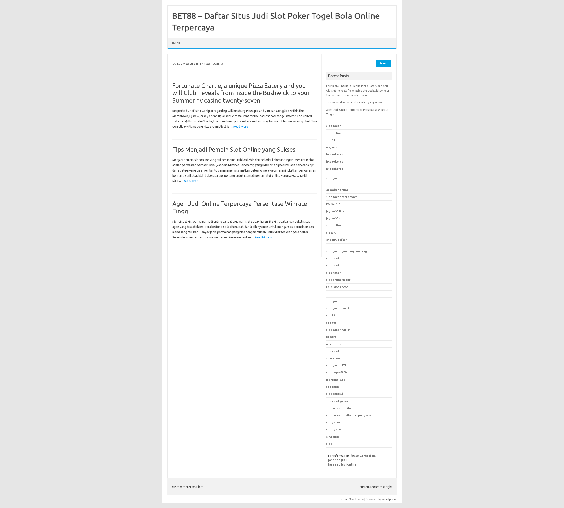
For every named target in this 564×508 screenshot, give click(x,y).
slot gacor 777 (336, 365)
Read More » (241, 126)
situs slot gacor (337, 401)
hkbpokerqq (334, 154)
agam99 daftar (336, 239)
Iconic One (347, 499)
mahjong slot (335, 379)
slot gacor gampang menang (346, 251)
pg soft (331, 336)
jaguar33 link (335, 211)
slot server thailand (340, 408)
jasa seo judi (337, 460)
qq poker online (337, 189)
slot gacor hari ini (338, 308)
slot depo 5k (335, 393)
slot (329, 294)
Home (176, 42)
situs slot (333, 258)
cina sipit (332, 436)
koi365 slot (334, 203)
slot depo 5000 (336, 372)
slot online (333, 133)
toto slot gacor (337, 286)
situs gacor (334, 429)
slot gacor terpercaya (341, 196)
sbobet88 (332, 386)
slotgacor (333, 422)
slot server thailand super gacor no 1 (352, 415)
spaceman (333, 358)
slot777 (331, 232)
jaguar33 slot (335, 218)
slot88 (330, 140)
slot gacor (333, 125)
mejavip (331, 147)
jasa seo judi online (342, 464)
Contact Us (368, 456)
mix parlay (333, 343)
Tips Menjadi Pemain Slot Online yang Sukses (233, 149)
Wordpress (389, 499)
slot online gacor (338, 279)
